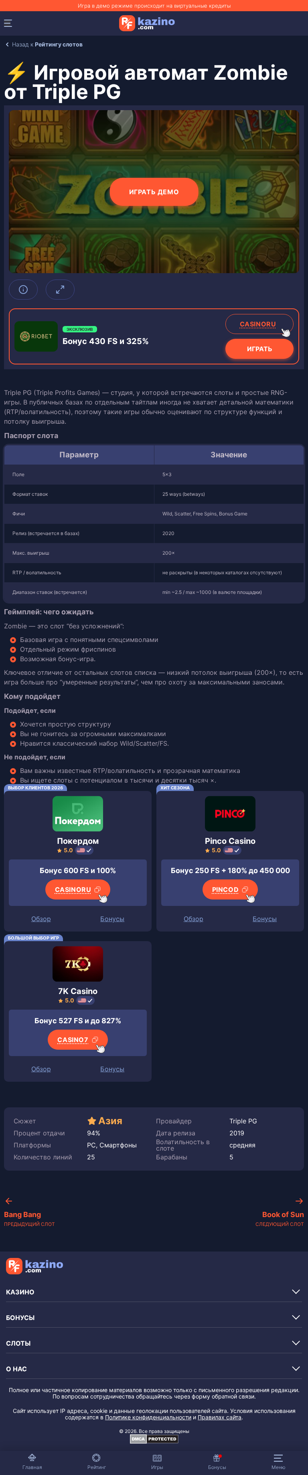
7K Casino (77, 991)
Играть (259, 349)
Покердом (78, 841)
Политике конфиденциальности (148, 1417)
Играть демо (154, 192)
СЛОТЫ (18, 1343)
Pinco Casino (230, 841)
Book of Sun (279, 1219)
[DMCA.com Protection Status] (154, 1442)
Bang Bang (29, 1219)
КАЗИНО (20, 1292)
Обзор (41, 919)
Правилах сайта (219, 1417)
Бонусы (112, 919)
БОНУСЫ (20, 1318)
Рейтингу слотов (59, 44)
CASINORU (258, 324)
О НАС (16, 1369)
